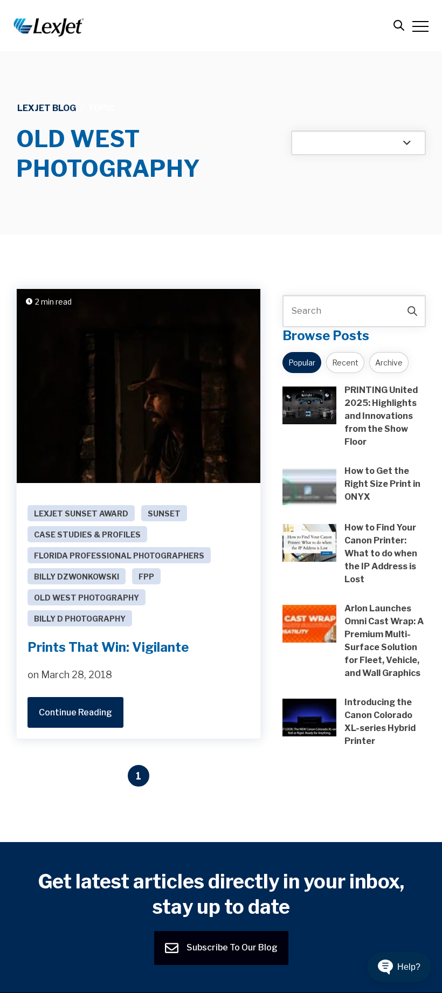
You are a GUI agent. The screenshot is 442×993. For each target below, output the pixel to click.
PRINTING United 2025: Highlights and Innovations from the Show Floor (381, 416)
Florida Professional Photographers (119, 555)
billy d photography (80, 618)
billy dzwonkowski (76, 576)
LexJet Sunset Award (81, 513)
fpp (146, 576)
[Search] (412, 311)
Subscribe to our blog (231, 947)
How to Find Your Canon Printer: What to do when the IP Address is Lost (380, 553)
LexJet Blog (46, 108)
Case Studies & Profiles (87, 534)
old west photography (86, 597)
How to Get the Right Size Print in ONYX (382, 484)
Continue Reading (75, 712)
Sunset (164, 513)
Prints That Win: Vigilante (108, 647)
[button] (399, 967)
